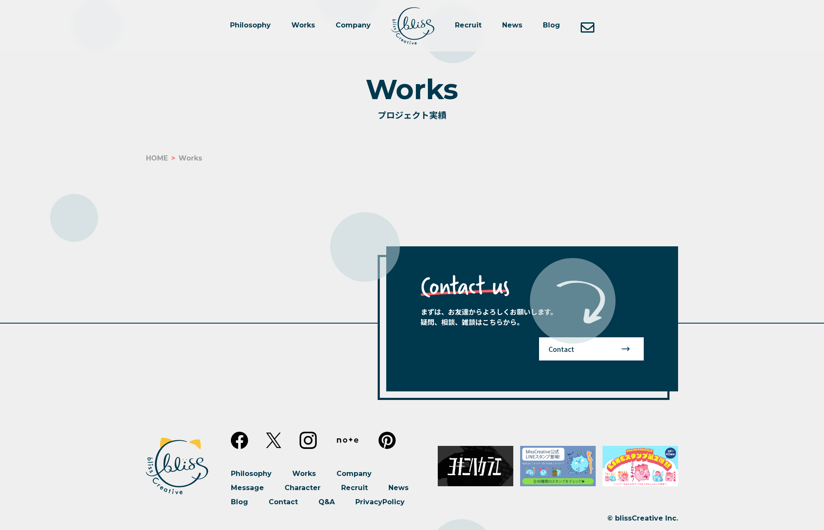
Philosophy (250, 25)
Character (303, 487)
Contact (561, 349)
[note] (347, 440)
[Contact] (587, 26)
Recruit (468, 25)
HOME (157, 158)
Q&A (326, 502)
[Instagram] (308, 440)
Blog (551, 25)
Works (303, 25)
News (512, 25)
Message (247, 487)
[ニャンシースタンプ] (558, 466)
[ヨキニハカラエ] (475, 466)
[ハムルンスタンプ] (640, 466)
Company (353, 25)
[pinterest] (387, 440)
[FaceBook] (239, 440)
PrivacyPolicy (380, 502)
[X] (273, 440)
